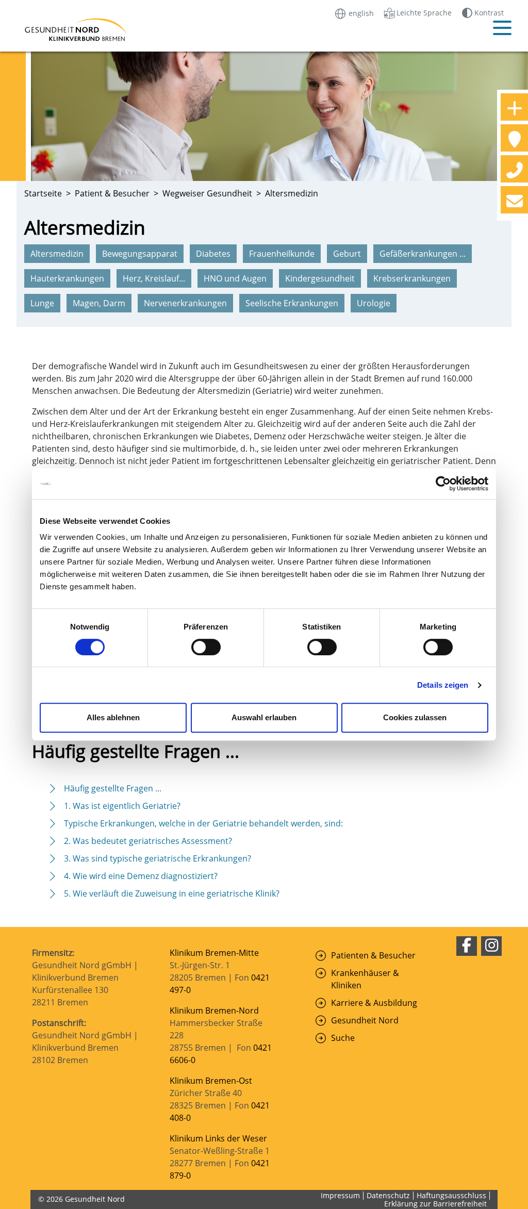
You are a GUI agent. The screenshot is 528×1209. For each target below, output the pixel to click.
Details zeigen (442, 685)
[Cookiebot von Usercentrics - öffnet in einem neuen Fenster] (443, 483)
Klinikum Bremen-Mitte (214, 952)
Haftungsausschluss (451, 1195)
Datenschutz (388, 1195)
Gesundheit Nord (365, 1020)
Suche (343, 1038)
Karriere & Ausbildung (374, 1002)
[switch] (206, 647)
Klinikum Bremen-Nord (214, 1010)
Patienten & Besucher (373, 955)
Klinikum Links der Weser (218, 1138)
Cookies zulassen (415, 717)
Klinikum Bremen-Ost (211, 1080)
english (360, 12)
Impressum (340, 1195)
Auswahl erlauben (264, 717)
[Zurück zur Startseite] (78, 29)
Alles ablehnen (113, 717)
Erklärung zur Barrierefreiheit (435, 1203)
